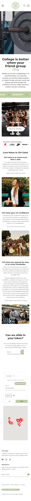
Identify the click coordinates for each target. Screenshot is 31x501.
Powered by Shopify (17, 494)
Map (21, 401)
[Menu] (3, 6)
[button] (11, 134)
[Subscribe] (22, 352)
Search (8, 395)
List (9, 401)
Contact (23, 484)
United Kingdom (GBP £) (9, 489)
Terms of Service (15, 484)
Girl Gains (8, 494)
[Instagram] (6, 459)
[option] (15, 119)
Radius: (7, 385)
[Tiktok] (10, 459)
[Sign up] (28, 474)
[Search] (24, 6)
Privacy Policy (5, 484)
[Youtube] (2, 459)
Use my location (20, 383)
